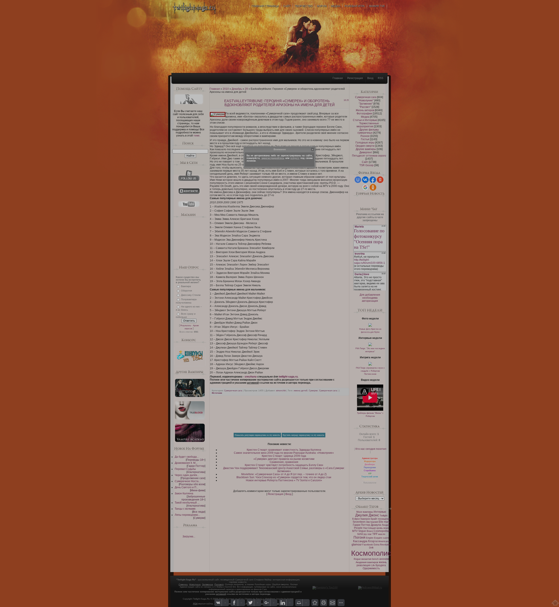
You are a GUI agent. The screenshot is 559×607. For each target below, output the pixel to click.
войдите (294, 158)
